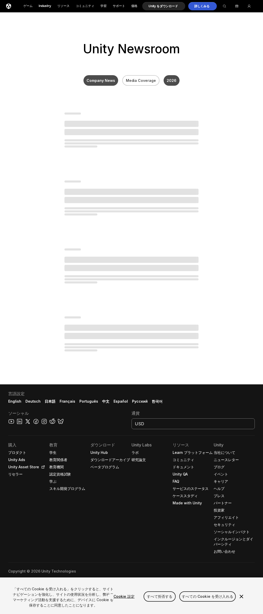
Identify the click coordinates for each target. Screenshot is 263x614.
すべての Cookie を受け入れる (207, 596)
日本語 (50, 401)
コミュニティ (85, 6)
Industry (45, 6)
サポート (119, 6)
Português (88, 401)
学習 (103, 6)
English (14, 401)
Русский (140, 401)
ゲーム (28, 6)
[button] (163, 6)
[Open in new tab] (42, 467)
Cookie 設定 (124, 596)
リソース (63, 6)
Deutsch (33, 401)
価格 (134, 6)
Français (68, 401)
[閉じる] (241, 596)
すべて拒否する (159, 596)
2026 (171, 80)
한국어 (157, 401)
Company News (101, 80)
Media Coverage (141, 80)
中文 (105, 401)
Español (121, 401)
